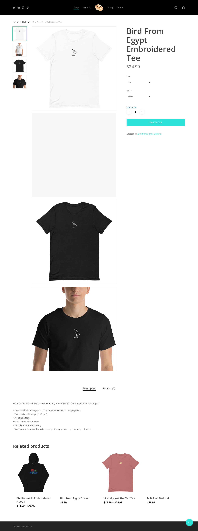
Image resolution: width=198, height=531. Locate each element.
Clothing (25, 22)
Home (15, 22)
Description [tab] (89, 388)
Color (129, 91)
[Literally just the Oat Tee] (120, 472)
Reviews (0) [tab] (109, 388)
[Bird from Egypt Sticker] (77, 472)
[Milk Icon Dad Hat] (164, 472)
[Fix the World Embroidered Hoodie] (33, 472)
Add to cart (156, 122)
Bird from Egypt (145, 133)
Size (128, 76)
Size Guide (131, 107)
